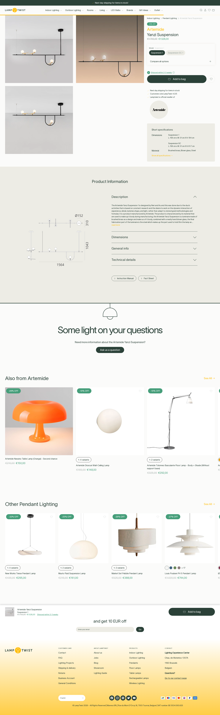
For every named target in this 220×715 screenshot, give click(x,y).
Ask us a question (110, 350)
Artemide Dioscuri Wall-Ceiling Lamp (92, 465)
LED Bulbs (115, 10)
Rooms (90, 10)
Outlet (157, 10)
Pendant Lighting (170, 18)
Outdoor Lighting (73, 10)
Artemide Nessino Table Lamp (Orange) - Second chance (31, 459)
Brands (130, 10)
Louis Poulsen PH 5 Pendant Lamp (180, 573)
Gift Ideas (143, 10)
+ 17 (183, 568)
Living (102, 10)
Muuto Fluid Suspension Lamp (72, 573)
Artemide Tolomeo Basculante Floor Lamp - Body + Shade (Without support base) (178, 467)
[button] (39, 49)
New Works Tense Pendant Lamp (20, 573)
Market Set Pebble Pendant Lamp (127, 573)
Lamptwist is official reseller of (162, 97)
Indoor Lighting (52, 10)
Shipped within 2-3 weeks (47, 615)
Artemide (155, 29)
